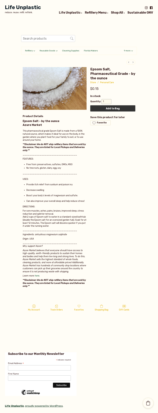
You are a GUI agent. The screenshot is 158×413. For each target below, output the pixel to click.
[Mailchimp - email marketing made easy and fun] (31, 394)
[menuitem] (129, 62)
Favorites (79, 309)
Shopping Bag (101, 309)
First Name (13, 373)
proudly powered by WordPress (44, 405)
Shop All (117, 12)
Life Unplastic (23, 7)
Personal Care (107, 82)
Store (93, 82)
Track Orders (56, 309)
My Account (34, 309)
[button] (128, 51)
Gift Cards (124, 309)
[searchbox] (48, 38)
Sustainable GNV (140, 12)
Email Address (16, 363)
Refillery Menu (96, 12)
